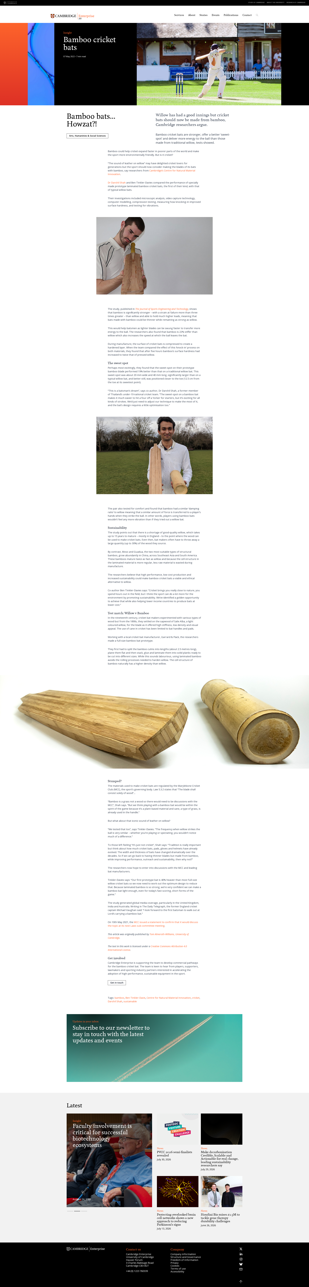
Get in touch (116, 982)
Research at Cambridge (296, 2)
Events (215, 15)
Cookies (175, 1265)
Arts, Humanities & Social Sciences (87, 135)
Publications (231, 15)
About (191, 15)
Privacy (175, 1262)
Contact (247, 15)
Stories (203, 15)
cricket (196, 997)
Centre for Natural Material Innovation (169, 997)
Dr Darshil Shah (117, 182)
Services (179, 15)
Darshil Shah (115, 1001)
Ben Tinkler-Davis (135, 997)
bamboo (119, 997)
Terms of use (178, 1268)
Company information (183, 1254)
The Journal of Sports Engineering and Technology (161, 309)
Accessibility (177, 1271)
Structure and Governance (186, 1257)
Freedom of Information (184, 1260)
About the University (275, 2)
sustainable (130, 1001)
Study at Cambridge (256, 2)
